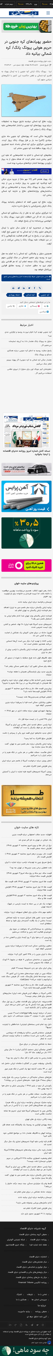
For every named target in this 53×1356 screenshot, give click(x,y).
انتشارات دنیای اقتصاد (38, 1256)
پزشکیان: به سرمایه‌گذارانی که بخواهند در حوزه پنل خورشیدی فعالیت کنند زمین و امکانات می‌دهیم (30, 931)
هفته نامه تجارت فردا (38, 1244)
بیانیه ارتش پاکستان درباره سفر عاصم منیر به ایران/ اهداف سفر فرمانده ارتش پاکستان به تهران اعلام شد (28, 609)
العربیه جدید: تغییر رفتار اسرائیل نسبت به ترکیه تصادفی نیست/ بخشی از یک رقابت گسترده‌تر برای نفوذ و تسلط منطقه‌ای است (29, 920)
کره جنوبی (45, 294)
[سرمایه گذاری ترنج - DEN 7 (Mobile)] (26, 26)
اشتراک (19, 1294)
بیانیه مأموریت (24, 1311)
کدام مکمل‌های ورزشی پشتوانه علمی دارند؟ (34, 1202)
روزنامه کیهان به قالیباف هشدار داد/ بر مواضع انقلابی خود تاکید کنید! (27, 1135)
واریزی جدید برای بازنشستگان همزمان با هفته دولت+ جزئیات (29, 673)
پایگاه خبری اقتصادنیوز (15, 1244)
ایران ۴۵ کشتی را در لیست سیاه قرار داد (35, 719)
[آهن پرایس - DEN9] (26, 496)
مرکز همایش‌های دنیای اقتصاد (34, 1262)
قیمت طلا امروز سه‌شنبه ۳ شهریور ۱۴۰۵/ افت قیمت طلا (28, 881)
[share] (21, 1325)
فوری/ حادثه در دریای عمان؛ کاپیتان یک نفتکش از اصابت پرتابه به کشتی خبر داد (28, 634)
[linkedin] (23, 288)
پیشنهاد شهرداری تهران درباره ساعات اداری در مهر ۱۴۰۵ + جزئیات (28, 712)
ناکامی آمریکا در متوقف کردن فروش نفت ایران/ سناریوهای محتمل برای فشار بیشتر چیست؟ (27, 995)
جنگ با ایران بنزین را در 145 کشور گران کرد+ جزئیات (30, 954)
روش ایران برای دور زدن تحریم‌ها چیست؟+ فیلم (31, 968)
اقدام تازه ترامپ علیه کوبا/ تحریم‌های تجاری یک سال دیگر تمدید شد (28, 1143)
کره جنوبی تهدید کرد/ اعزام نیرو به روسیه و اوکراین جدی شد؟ (28, 334)
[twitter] (29, 288)
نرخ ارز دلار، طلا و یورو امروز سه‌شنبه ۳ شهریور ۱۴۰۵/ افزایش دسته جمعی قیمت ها (29, 847)
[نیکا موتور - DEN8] (26, 469)
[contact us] (15, 1325)
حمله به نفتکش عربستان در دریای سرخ (35, 1044)
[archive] (10, 1325)
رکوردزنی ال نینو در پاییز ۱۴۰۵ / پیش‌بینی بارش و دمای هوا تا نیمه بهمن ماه (27, 1087)
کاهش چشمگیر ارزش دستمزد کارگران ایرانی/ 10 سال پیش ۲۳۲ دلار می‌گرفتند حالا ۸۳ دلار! (28, 1051)
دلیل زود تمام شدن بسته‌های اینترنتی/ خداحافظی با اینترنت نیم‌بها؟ (27, 1026)
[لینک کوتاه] (39, 288)
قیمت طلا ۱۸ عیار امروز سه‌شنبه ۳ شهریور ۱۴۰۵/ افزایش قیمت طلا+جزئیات (28, 889)
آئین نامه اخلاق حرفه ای (37, 1316)
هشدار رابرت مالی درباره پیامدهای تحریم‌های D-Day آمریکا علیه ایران (28, 1151)
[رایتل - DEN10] (26, 565)
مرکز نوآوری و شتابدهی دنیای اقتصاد (31, 1267)
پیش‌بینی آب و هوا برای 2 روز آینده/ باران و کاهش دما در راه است (28, 939)
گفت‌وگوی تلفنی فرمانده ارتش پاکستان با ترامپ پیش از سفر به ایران (28, 651)
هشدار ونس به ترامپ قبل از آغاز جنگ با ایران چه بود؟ (29, 1058)
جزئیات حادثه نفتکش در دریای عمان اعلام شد (33, 1192)
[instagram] (43, 1325)
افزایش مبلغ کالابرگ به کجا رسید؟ (38, 738)
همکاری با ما (21, 1299)
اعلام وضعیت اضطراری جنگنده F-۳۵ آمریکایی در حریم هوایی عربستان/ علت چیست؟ (29, 1160)
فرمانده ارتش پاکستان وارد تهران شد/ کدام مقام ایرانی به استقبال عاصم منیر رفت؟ (28, 617)
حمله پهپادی (14, 294)
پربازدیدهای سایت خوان (26, 583)
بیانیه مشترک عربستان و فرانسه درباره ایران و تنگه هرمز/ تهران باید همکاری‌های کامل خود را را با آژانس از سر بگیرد (28, 1104)
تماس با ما (42, 1294)
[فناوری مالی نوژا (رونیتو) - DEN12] (26, 800)
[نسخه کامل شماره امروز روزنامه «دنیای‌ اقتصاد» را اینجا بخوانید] (26, 430)
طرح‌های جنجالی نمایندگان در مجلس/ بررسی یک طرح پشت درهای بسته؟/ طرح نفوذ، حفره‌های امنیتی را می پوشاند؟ (27, 1079)
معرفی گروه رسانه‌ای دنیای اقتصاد (33, 1234)
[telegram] (18, 288)
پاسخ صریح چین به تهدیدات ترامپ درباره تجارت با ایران (28, 862)
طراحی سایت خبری (41, 1343)
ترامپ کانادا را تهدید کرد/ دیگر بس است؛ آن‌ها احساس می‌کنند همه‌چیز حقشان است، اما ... (29, 643)
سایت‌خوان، (39, 276)
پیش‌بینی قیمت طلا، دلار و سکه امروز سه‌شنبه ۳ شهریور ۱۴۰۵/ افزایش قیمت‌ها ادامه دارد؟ (28, 690)
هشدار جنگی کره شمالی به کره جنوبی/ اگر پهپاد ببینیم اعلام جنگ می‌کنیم (29, 362)
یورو (27, 4)
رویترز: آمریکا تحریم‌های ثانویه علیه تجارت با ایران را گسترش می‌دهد (27, 773)
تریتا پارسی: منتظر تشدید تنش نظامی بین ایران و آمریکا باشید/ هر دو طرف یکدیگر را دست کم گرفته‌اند (29, 726)
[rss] (26, 1325)
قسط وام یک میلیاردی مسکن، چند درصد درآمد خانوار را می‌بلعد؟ (28, 1185)
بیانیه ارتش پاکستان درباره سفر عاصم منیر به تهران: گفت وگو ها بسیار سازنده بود (28, 745)
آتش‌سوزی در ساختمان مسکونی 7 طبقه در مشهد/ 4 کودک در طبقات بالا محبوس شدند (27, 961)
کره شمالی (30, 294)
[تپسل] (2, 169)
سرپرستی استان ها (39, 1299)
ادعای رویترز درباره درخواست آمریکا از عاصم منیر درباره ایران (27, 760)
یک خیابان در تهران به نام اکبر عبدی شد (35, 840)
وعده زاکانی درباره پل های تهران (38, 1119)
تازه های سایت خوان (26, 827)
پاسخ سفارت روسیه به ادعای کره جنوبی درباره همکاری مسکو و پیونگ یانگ (29, 352)
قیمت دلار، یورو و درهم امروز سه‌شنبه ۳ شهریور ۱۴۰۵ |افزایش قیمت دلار (28, 855)
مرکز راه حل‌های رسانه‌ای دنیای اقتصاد (31, 1277)
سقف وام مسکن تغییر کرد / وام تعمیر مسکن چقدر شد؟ (28, 666)
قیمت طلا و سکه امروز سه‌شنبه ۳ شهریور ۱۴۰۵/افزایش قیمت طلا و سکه (29, 897)
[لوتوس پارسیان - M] (26, 1351)
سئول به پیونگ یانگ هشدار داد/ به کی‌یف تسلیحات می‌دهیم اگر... (30, 343)
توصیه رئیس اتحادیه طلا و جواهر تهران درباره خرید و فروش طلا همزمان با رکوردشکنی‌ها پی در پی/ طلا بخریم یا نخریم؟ (26, 682)
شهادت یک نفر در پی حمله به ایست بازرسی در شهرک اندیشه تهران (29, 905)
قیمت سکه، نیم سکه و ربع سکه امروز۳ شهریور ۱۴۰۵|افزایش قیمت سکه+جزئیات (29, 875)
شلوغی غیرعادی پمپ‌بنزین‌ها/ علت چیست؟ (34, 697)
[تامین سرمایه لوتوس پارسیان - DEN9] (26, 533)
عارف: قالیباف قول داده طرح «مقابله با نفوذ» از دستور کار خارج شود (28, 659)
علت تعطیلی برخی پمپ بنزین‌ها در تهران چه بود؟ (31, 867)
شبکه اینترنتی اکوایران (16, 1239)
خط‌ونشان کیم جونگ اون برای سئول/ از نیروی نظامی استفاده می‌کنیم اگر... (29, 371)
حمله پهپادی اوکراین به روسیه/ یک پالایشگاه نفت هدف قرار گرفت (27, 1126)
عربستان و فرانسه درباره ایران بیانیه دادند (35, 602)
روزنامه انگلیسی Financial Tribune (32, 1282)
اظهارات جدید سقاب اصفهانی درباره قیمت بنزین (32, 834)
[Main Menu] (48, 13)
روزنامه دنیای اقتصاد (38, 1239)
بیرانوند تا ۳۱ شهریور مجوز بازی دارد (36, 1213)
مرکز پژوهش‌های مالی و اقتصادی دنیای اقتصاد (27, 1272)
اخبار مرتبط (26, 325)
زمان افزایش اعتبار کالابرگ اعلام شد (37, 766)
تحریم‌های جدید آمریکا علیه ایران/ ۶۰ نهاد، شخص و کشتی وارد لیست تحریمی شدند (28, 626)
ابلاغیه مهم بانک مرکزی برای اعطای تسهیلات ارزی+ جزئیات (28, 912)
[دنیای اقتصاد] (23, 13)
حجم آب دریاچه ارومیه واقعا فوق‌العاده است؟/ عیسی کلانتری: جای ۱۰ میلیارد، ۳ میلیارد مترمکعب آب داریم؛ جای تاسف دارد (27, 1016)
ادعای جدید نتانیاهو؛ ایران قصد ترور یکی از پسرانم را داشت (27, 733)
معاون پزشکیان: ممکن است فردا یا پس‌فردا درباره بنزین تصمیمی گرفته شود (28, 704)
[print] (13, 288)
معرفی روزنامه (41, 1311)
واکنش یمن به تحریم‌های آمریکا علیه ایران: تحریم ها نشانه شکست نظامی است (28, 1112)
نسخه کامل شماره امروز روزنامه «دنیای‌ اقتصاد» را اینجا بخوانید (26, 452)
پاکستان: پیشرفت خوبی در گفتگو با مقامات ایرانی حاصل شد (26, 1063)
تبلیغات (30, 1294)
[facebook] (34, 288)
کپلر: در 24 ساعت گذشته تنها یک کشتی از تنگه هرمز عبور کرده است (28, 1070)
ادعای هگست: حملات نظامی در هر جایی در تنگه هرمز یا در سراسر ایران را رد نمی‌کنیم (27, 754)
